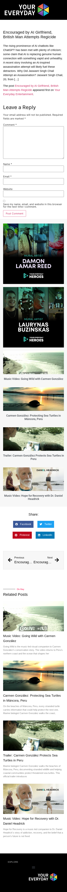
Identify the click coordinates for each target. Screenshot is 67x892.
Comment (10, 124)
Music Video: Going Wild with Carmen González (33, 378)
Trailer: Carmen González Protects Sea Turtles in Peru (33, 457)
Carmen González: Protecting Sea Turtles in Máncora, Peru (33, 417)
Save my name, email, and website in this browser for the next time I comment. (32, 205)
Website (7, 189)
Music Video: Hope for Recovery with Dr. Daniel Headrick (33, 497)
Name (7, 164)
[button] (23, 524)
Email (7, 176)
